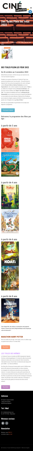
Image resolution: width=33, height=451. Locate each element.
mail (13, 328)
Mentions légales (26, 447)
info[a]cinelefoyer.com (8, 412)
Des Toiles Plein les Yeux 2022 (15, 67)
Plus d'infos (5, 347)
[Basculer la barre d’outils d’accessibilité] (30, 12)
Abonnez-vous (6, 432)
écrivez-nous (7, 434)
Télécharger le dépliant (8, 110)
